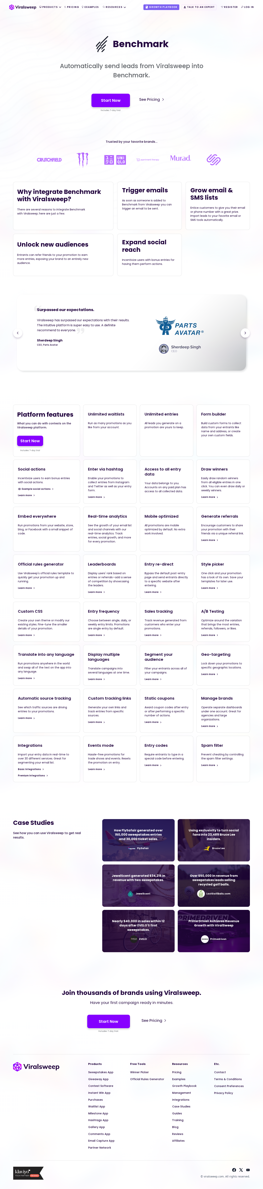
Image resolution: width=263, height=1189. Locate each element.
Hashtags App (98, 1120)
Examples (178, 1079)
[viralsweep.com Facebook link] (234, 1170)
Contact (220, 1072)
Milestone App (98, 1113)
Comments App (99, 1134)
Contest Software (100, 1086)
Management (181, 1093)
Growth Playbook (184, 1086)
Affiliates (178, 1141)
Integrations (180, 1100)
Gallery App (96, 1127)
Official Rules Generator (147, 1079)
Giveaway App (98, 1079)
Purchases (95, 1100)
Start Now (111, 100)
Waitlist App (96, 1106)
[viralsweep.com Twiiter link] (241, 1170)
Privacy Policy (223, 1093)
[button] (50, 7)
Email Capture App (101, 1141)
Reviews (177, 1134)
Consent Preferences (229, 1086)
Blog (175, 1127)
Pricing (176, 1072)
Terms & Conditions (228, 1079)
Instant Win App (99, 1093)
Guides (177, 1113)
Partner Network (99, 1148)
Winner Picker (139, 1072)
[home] (22, 7)
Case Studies (181, 1106)
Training (177, 1120)
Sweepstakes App (100, 1072)
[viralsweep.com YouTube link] (248, 1170)
